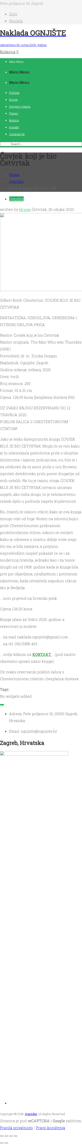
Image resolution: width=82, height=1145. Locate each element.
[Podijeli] (11, 1136)
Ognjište (16, 181)
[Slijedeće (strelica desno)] (6, 1143)
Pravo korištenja (50, 1127)
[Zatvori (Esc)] (15, 1136)
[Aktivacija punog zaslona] (6, 1136)
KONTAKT (42, 654)
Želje (13, 13)
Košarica (7, 51)
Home (14, 174)
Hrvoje (25, 209)
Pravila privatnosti (16, 1127)
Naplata (16, 20)
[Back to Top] (2, 704)
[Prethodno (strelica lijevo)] (2, 1143)
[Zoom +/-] (2, 1136)
